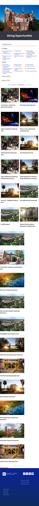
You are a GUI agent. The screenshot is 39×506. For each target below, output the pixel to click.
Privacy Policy (6, 494)
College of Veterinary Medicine (18, 69)
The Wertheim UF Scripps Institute (7, 73)
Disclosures (5, 492)
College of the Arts (18, 50)
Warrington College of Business (7, 59)
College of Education (6, 53)
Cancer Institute (6, 64)
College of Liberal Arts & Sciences (7, 56)
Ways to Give (6, 80)
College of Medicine (30, 64)
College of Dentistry (18, 64)
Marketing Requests (25, 484)
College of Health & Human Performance (19, 54)
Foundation (5, 491)
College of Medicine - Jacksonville (6, 67)
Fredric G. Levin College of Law (19, 56)
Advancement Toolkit (25, 482)
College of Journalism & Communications (31, 54)
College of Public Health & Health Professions (7, 69)
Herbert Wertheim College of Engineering (32, 56)
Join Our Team (6, 489)
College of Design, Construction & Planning (31, 51)
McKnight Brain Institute (31, 68)
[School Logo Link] (10, 474)
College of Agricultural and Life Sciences (7, 51)
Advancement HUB (25, 480)
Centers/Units (6, 76)
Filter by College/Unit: (12, 84)
